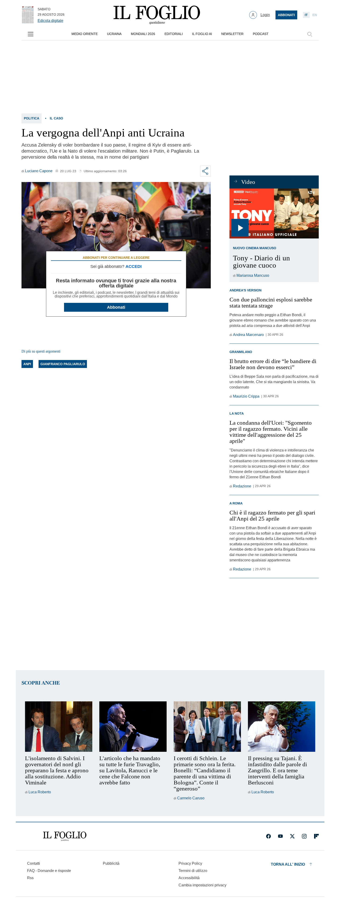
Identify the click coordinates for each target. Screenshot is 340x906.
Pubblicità (111, 863)
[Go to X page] (292, 836)
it (306, 15)
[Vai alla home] (157, 15)
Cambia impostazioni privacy (202, 885)
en (314, 15)
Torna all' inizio (288, 864)
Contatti (33, 863)
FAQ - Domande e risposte (49, 871)
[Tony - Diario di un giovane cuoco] (274, 214)
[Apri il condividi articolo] (205, 171)
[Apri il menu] (30, 34)
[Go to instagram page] (304, 836)
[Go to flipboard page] (316, 836)
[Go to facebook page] (268, 836)
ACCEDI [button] (133, 266)
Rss (30, 878)
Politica (31, 118)
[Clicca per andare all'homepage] (64, 836)
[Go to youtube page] (280, 836)
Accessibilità (189, 878)
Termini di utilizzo (193, 871)
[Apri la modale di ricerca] (309, 34)
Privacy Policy (190, 863)
